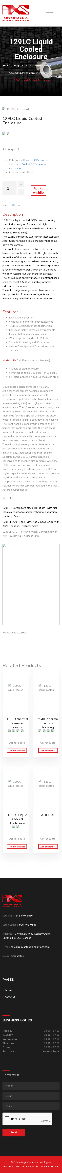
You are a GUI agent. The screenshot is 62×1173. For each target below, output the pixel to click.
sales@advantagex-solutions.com (30, 947)
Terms (8, 990)
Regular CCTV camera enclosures (34, 65)
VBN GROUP (51, 1166)
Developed (32, 1166)
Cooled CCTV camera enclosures (29, 73)
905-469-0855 (27, 924)
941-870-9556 (24, 915)
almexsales (17, 956)
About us (10, 996)
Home (6, 65)
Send (14, 1132)
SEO (18, 1166)
